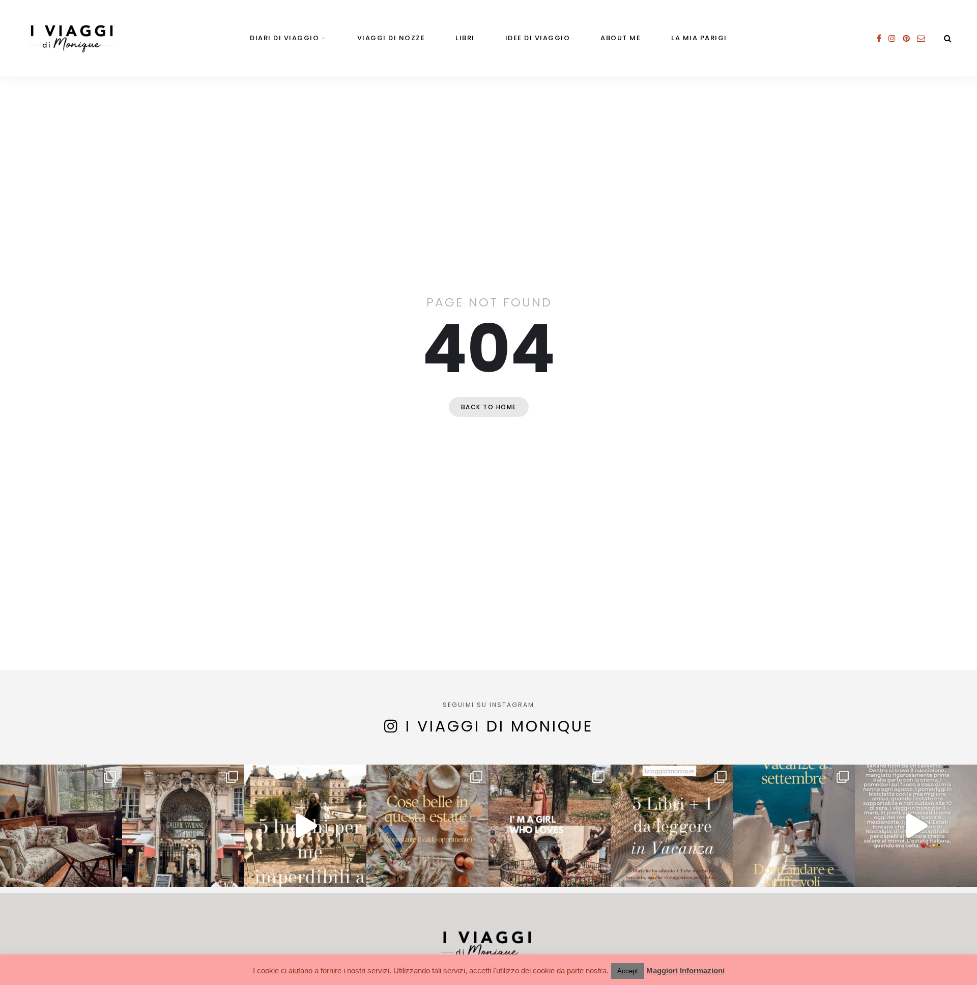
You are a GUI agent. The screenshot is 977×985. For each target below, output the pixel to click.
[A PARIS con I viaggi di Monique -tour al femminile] (183, 826)
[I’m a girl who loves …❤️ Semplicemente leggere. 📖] (550, 826)
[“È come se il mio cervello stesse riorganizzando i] (916, 826)
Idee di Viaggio (537, 38)
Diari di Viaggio (284, 38)
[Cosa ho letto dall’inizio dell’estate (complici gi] (672, 826)
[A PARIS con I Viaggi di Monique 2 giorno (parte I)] (61, 826)
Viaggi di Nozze (391, 38)
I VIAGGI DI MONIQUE (499, 726)
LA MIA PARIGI (699, 38)
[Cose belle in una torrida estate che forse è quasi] (427, 826)
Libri (465, 38)
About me (620, 38)
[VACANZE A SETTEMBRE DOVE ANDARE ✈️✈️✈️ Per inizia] (794, 826)
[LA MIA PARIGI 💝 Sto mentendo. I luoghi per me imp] (305, 826)
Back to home (488, 407)
